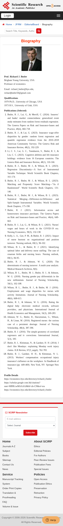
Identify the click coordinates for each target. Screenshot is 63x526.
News (5, 469)
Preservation (40, 488)
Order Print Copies (11, 488)
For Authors (40, 455)
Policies (39, 474)
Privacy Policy (41, 497)
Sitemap (6, 460)
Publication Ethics (43, 483)
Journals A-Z (8, 446)
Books (5, 455)
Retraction (39, 493)
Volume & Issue (10, 506)
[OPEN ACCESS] (53, 5)
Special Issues (41, 469)
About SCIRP (43, 441)
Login (7, 15)
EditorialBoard (32, 24)
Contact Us (8, 464)
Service (7, 474)
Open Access (40, 479)
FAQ (4, 502)
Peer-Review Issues (44, 460)
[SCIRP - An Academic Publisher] (22, 5)
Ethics (37, 446)
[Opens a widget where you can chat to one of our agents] (51, 520)
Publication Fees (42, 464)
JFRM (18, 24)
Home (9, 24)
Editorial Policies (42, 451)
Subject (6, 451)
